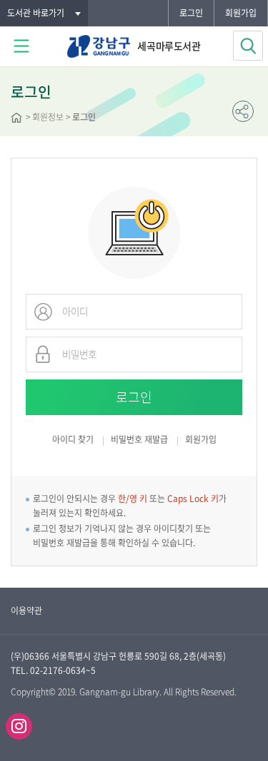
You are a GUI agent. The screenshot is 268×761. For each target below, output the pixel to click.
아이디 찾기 (73, 439)
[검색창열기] (248, 45)
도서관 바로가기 (35, 12)
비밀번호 (43, 354)
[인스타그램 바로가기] (19, 726)
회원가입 (241, 12)
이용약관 (26, 610)
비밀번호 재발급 (139, 440)
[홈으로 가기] (16, 119)
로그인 (191, 12)
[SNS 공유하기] (243, 111)
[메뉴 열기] (21, 46)
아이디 (43, 311)
